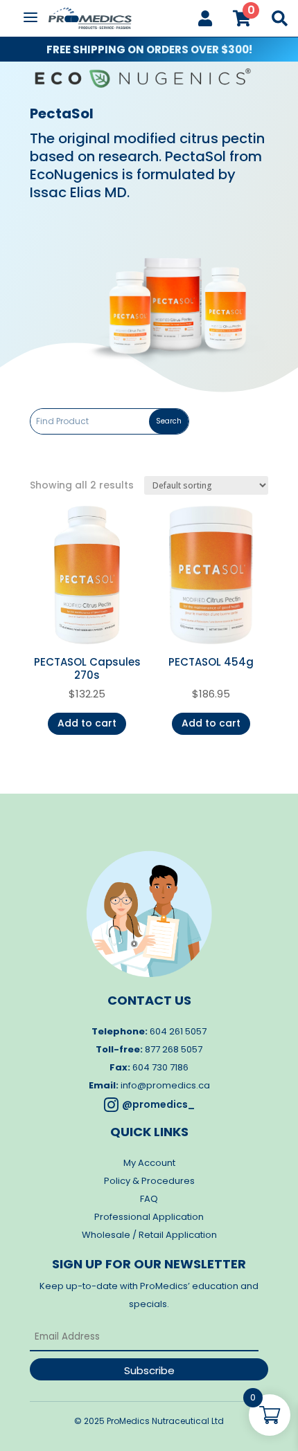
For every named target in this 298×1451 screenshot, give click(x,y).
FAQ (149, 1198)
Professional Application (149, 1216)
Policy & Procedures (149, 1180)
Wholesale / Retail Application (149, 1234)
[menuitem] (205, 18)
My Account (149, 1162)
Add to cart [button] (87, 723)
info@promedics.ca (165, 1085)
